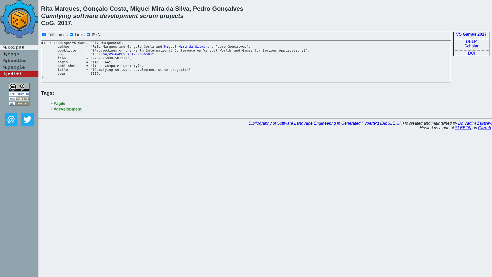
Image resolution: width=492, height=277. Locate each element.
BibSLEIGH (392, 123)
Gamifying (56, 15)
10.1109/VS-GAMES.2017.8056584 (122, 54)
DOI (471, 53)
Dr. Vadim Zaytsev (474, 123)
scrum (149, 15)
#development (67, 109)
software (85, 15)
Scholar (471, 46)
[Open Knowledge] (19, 94)
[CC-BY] (19, 89)
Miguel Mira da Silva (184, 46)
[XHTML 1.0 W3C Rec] (19, 99)
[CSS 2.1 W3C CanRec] (19, 109)
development (119, 15)
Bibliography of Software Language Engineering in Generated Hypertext (314, 123)
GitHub (484, 128)
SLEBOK (463, 128)
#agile (59, 103)
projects (171, 15)
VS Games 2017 (471, 34)
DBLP (471, 41)
